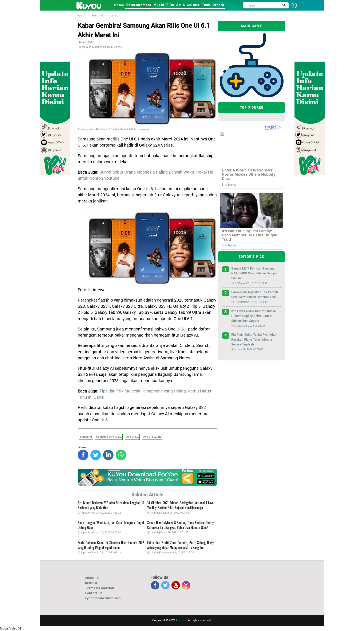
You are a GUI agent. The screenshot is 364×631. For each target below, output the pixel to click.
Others (218, 5)
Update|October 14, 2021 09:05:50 (170, 512)
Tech (206, 5)
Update (114, 15)
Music (159, 5)
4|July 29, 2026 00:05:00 (249, 349)
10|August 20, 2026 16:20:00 (251, 283)
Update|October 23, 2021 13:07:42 (101, 552)
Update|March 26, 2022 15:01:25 (170, 532)
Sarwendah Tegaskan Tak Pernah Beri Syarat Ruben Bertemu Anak (254, 294)
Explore (82, 15)
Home (119, 5)
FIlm (170, 5)
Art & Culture (188, 5)
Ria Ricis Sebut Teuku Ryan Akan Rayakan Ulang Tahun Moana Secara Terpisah (254, 339)
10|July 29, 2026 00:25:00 (250, 325)
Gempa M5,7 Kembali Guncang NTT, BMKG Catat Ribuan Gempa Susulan (254, 273)
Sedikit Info (98, 15)
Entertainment (138, 5)
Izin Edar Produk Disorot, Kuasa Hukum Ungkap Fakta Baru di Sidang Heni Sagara (253, 316)
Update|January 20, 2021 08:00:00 (101, 532)
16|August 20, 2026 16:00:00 (251, 302)
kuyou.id (181, 620)
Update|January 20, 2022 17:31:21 (101, 512)
